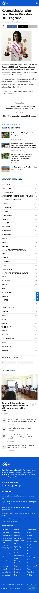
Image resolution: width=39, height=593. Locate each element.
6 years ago (15, 139)
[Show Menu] (37, 3)
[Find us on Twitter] (5, 486)
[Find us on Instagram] (12, 486)
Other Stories (7, 292)
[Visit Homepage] (5, 3)
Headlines (6, 261)
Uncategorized (8, 338)
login (7, 124)
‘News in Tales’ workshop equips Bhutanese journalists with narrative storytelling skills (15, 406)
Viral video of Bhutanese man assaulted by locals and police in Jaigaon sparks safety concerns (22, 420)
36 (22, 169)
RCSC (3, 304)
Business (5, 204)
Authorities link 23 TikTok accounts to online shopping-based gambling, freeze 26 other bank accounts (22, 437)
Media (4, 288)
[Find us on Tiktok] (20, 486)
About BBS (20, 585)
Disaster (5, 219)
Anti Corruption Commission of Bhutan (17, 196)
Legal (4, 277)
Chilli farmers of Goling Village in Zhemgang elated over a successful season (23, 135)
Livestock (6, 285)
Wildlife (5, 350)
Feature (5, 238)
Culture (5, 211)
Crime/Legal (6, 208)
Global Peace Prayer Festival (14, 250)
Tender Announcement (8, 363)
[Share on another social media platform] (33, 26)
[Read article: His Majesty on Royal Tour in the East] (6, 169)
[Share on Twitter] (23, 26)
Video (4, 342)
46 (22, 163)
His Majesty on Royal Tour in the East (24, 167)
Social (4, 319)
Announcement (8, 192)
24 (22, 139)
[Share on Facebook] (12, 26)
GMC (3, 254)
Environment (7, 234)
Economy (5, 223)
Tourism (5, 335)
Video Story (6, 346)
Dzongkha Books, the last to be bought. (19, 428)
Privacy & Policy (31, 585)
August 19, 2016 (6, 22)
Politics (5, 300)
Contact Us (11, 585)
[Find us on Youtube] (16, 486)
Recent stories (8, 308)
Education (6, 227)
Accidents (6, 184)
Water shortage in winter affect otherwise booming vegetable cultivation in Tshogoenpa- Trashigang (21, 157)
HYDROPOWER (7, 269)
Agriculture (7, 188)
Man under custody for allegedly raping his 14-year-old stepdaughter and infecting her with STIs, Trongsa (23, 145)
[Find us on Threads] (9, 486)
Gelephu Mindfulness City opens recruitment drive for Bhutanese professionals (21, 446)
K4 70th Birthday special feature (15, 273)
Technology (6, 327)
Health (4, 265)
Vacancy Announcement (25, 363)
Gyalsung (5, 258)
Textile (4, 331)
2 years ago (15, 163)
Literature (6, 281)
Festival (5, 246)
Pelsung (5, 296)
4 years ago (15, 169)
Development (7, 215)
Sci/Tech (5, 315)
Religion (5, 312)
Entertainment (7, 231)
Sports (4, 323)
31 (22, 150)
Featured (5, 242)
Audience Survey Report (11, 200)
